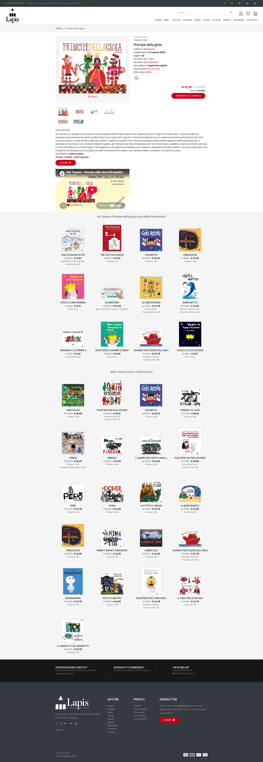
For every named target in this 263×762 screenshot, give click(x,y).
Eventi (111, 715)
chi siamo (238, 19)
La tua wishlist (141, 719)
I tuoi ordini (139, 712)
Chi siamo (113, 725)
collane (187, 19)
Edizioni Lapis (69, 756)
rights (227, 19)
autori (177, 19)
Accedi (137, 705)
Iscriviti (168, 719)
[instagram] (232, 3)
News (110, 712)
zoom (94, 96)
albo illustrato (151, 62)
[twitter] (239, 3)
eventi (206, 19)
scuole (217, 19)
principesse (81, 157)
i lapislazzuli (148, 49)
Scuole (111, 719)
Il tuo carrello (140, 709)
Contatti (112, 728)
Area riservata (62, 753)
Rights (111, 722)
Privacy (59, 729)
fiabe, (68, 157)
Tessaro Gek (140, 40)
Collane (111, 709)
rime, (59, 157)
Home (159, 19)
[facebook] (225, 3)
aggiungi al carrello (188, 95)
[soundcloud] (247, 3)
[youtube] (255, 3)
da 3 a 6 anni (153, 68)
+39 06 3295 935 (15, 3)
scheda (64, 162)
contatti (252, 19)
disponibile (145, 72)
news (198, 19)
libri (166, 19)
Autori (111, 705)
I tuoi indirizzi (140, 715)
